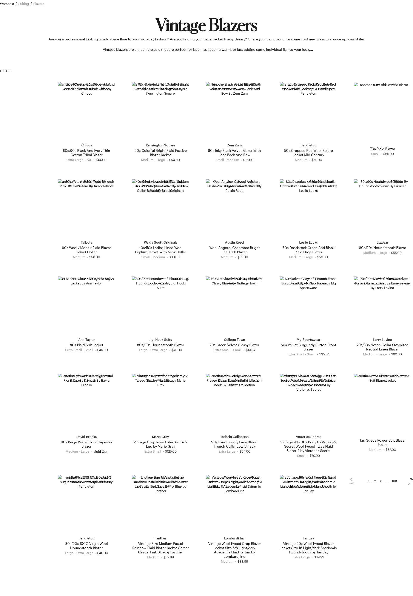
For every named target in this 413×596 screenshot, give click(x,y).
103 (394, 481)
